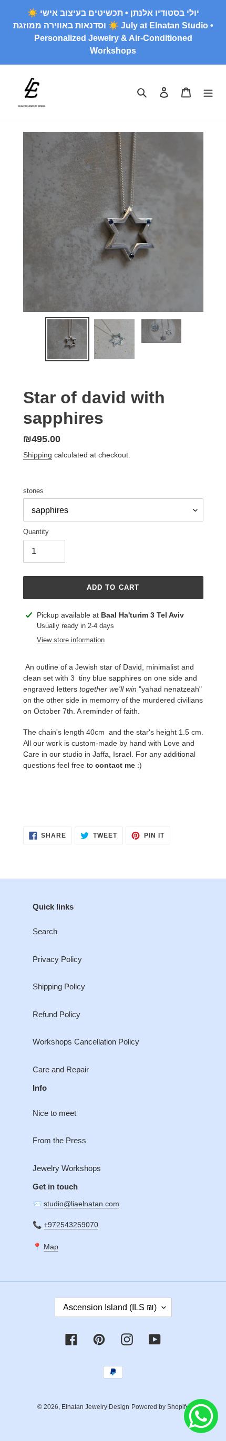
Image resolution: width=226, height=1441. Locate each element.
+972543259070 (71, 1224)
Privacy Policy (57, 959)
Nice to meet (54, 1113)
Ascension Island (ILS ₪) (110, 1307)
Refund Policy (56, 1014)
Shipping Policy (59, 986)
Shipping (37, 455)
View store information (71, 640)
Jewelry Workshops (67, 1168)
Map (51, 1246)
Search (45, 931)
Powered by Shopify (160, 1407)
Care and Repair (61, 1069)
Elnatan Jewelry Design (95, 1407)
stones (33, 491)
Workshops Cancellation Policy (86, 1041)
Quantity (36, 532)
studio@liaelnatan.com (81, 1203)
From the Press (59, 1140)
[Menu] (208, 92)
